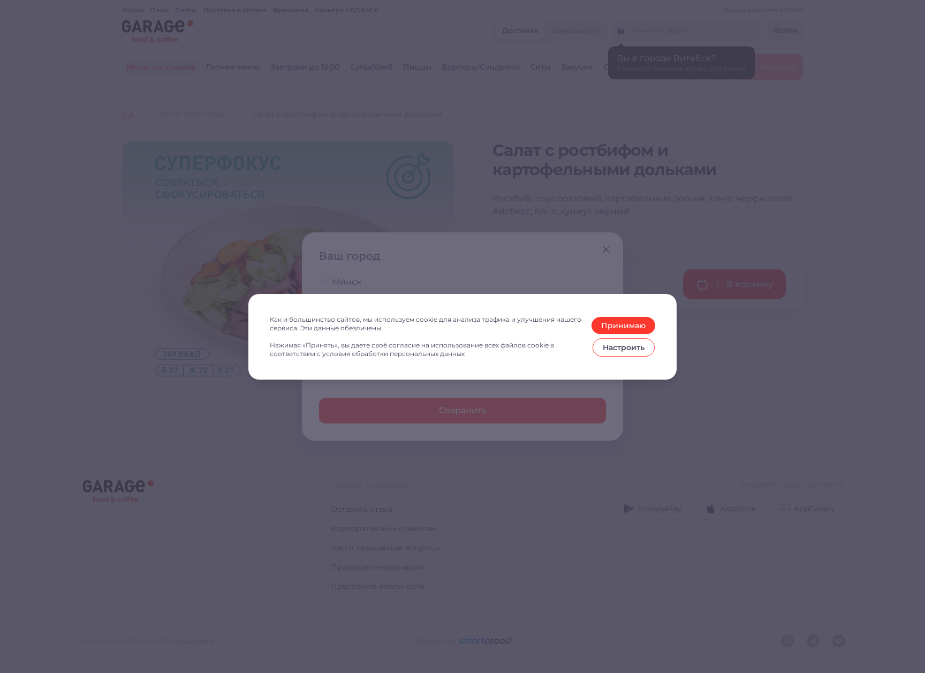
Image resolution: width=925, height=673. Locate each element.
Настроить (624, 347)
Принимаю (623, 325)
